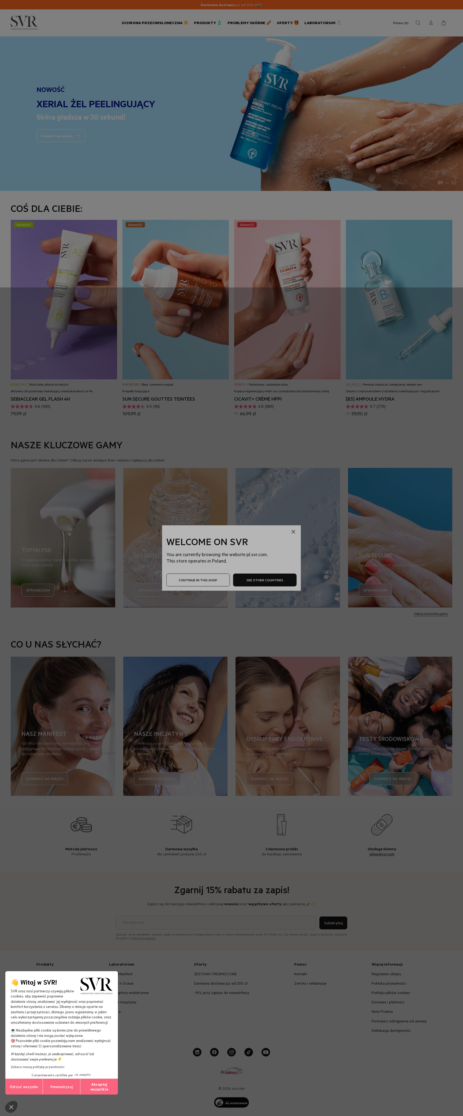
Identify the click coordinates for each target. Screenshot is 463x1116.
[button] (11, 1106)
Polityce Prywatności (432, 646)
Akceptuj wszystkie (99, 1086)
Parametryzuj (61, 1086)
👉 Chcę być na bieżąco (415, 602)
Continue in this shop (198, 580)
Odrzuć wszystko (24, 1086)
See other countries (265, 580)
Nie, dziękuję (415, 620)
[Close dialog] (450, 466)
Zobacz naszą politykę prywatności (37, 1067)
